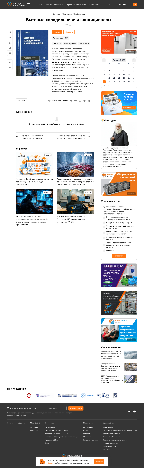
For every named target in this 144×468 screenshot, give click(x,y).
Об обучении (50, 427)
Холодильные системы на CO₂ (56, 434)
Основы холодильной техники (56, 430)
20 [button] (124, 78)
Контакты (106, 449)
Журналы (87, 437)
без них (51, 463)
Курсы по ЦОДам (51, 440)
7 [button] (128, 71)
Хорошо (99, 461)
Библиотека (79, 14)
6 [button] (123, 71)
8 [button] (133, 71)
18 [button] (114, 78)
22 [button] (133, 78)
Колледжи (87, 434)
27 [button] (124, 82)
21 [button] (129, 78)
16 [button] (104, 78)
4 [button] (114, 71)
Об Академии (108, 427)
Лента (40, 4)
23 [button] (104, 82)
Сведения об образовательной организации (120, 430)
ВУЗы (85, 430)
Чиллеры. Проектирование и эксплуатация (61, 437)
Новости (47, 155)
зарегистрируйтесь (49, 124)
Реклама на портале (110, 443)
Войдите (33, 124)
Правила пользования (111, 434)
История (88, 155)
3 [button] (109, 71)
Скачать (69, 32)
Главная (56, 14)
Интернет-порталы (90, 440)
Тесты (47, 443)
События (48, 4)
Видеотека (34, 430)
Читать (57, 32)
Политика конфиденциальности (115, 440)
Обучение (70, 4)
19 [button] (119, 78)
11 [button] (114, 74)
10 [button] (109, 74)
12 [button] (119, 74)
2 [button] (104, 71)
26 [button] (119, 82)
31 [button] (109, 85)
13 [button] (124, 74)
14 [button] (129, 74)
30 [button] (104, 85)
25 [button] (114, 82)
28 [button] (129, 82)
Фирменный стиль (109, 446)
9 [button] (104, 74)
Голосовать (119, 256)
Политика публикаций (111, 437)
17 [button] (109, 78)
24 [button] (109, 82)
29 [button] (133, 82)
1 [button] (133, 67)
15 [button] (133, 74)
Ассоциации (88, 427)
